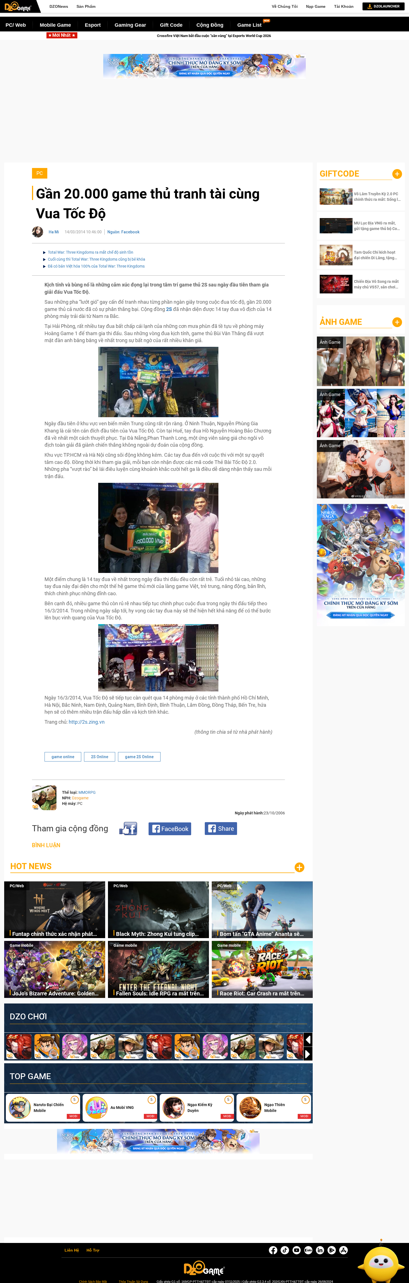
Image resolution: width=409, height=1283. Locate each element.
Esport (93, 25)
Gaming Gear (130, 25)
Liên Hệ (72, 1250)
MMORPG (87, 792)
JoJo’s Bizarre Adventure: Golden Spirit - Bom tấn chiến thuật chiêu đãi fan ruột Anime (58, 994)
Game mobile (21, 945)
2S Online (99, 757)
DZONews (59, 6)
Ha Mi (54, 232)
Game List (249, 25)
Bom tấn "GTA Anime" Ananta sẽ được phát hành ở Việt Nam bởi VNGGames (260, 934)
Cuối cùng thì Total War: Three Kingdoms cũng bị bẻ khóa (96, 259)
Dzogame (80, 798)
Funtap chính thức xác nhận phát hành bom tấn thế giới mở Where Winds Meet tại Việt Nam (52, 934)
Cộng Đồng (209, 25)
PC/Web (17, 886)
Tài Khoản (344, 6)
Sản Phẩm (86, 6)
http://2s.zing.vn (87, 722)
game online (62, 757)
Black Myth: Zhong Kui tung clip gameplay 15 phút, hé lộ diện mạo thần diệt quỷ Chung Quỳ (157, 934)
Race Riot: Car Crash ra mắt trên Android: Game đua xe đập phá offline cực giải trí (260, 994)
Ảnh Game (341, 322)
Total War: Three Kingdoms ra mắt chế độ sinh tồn (90, 252)
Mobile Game (55, 25)
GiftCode (339, 174)
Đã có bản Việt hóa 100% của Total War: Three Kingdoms (96, 266)
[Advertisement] (204, 123)
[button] (308, 1054)
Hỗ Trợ (93, 1250)
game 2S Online (139, 757)
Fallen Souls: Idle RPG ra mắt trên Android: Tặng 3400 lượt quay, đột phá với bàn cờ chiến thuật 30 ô (158, 994)
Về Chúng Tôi (285, 6)
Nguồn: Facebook (123, 232)
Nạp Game (316, 6)
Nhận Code (372, 197)
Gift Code (171, 25)
